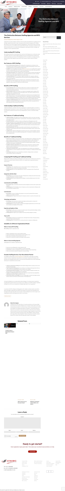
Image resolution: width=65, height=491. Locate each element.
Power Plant (36, 479)
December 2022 (45, 128)
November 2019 (45, 145)
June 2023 (44, 119)
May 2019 (44, 150)
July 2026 (44, 61)
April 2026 (44, 66)
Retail (23, 475)
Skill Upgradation (58, 462)
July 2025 (44, 80)
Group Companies (49, 466)
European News (24, 6)
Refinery (35, 480)
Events (38, 1)
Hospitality (23, 473)
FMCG (35, 474)
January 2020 (45, 142)
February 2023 (45, 125)
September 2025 (45, 77)
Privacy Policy (48, 462)
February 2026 (45, 69)
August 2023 (45, 116)
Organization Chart (25, 466)
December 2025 (45, 72)
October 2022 (45, 131)
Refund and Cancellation (50, 463)
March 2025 (45, 86)
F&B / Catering (24, 480)
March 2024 (45, 105)
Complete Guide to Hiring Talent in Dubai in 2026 (9, 332)
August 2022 (45, 134)
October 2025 (45, 75)
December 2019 (45, 144)
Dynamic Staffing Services (9, 39)
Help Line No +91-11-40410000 (58, 1)
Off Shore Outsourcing (38, 463)
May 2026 (44, 64)
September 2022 (45, 133)
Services (48, 3)
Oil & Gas (35, 478)
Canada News (35, 6)
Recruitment (45, 175)
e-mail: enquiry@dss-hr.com (9, 469)
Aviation (44, 157)
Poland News (45, 174)
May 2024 (44, 102)
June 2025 (44, 81)
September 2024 (45, 95)
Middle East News (17, 6)
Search (59, 37)
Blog (56, 464)
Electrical (35, 473)
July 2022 (44, 136)
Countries (43, 3)
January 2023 (45, 127)
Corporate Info (36, 3)
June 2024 (44, 100)
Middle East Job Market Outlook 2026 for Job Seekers (34, 403)
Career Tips (41, 6)
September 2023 (45, 114)
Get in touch (32, 451)
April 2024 (44, 103)
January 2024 (45, 108)
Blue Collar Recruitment (38, 462)
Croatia (44, 163)
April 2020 (44, 141)
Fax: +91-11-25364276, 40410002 (10, 468)
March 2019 (45, 153)
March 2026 (45, 67)
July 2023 (44, 117)
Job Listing (59, 3)
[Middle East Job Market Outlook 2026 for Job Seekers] (35, 360)
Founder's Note (24, 462)
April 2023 (44, 122)
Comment (22, 416)
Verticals (54, 3)
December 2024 (45, 91)
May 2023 (44, 120)
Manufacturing (24, 478)
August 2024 (45, 97)
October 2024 (45, 94)
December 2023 (45, 109)
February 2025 (45, 88)
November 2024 (45, 92)
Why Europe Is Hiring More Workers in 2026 (50, 46)
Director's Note (24, 463)
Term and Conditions (49, 464)
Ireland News (45, 171)
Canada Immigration (48, 6)
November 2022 (45, 130)
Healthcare (10, 6)
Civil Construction (37, 471)
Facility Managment (25, 479)
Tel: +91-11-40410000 (8, 466)
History (23, 464)
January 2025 (45, 89)
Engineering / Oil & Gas (25, 471)
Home (6, 6)
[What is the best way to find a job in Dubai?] (22, 360)
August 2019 (45, 148)
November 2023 (45, 111)
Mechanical (36, 476)
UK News (30, 6)
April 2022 (44, 139)
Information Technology (26, 476)
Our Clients (57, 463)
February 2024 (45, 106)
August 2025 (45, 78)
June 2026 (44, 63)
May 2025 (44, 83)
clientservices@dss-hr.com (46, 1)
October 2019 (45, 147)
